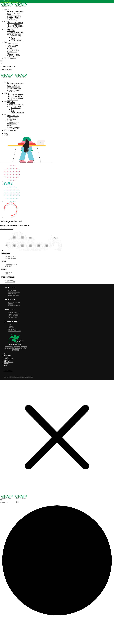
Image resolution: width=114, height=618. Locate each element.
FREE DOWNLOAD (10, 58)
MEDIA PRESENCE (13, 15)
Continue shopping (6, 69)
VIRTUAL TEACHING (14, 331)
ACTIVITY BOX (12, 52)
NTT (12, 37)
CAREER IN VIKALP (13, 18)
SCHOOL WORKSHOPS (15, 32)
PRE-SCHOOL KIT (13, 56)
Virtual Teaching (16, 35)
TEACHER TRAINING (14, 34)
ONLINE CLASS (12, 45)
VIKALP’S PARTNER (14, 16)
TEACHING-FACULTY (14, 13)
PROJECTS (11, 31)
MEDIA (7, 274)
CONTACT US (11, 19)
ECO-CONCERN (12, 27)
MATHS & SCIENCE (14, 305)
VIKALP (6, 10)
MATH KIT (10, 53)
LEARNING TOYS (13, 50)
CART (6, 42)
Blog (5, 365)
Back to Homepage (7, 229)
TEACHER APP (10, 282)
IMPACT (6, 21)
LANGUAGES (11, 47)
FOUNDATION (8, 29)
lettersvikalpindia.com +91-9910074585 (11, 2)
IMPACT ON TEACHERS (15, 26)
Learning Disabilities (17, 40)
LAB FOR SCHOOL (13, 55)
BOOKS (9, 48)
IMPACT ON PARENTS (14, 24)
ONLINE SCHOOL (13, 44)
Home (5, 133)
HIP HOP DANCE (13, 317)
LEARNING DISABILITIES (11, 328)
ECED (13, 39)
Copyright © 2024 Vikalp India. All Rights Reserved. (18, 377)
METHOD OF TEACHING (15, 11)
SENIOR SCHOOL (13, 295)
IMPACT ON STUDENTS (15, 23)
